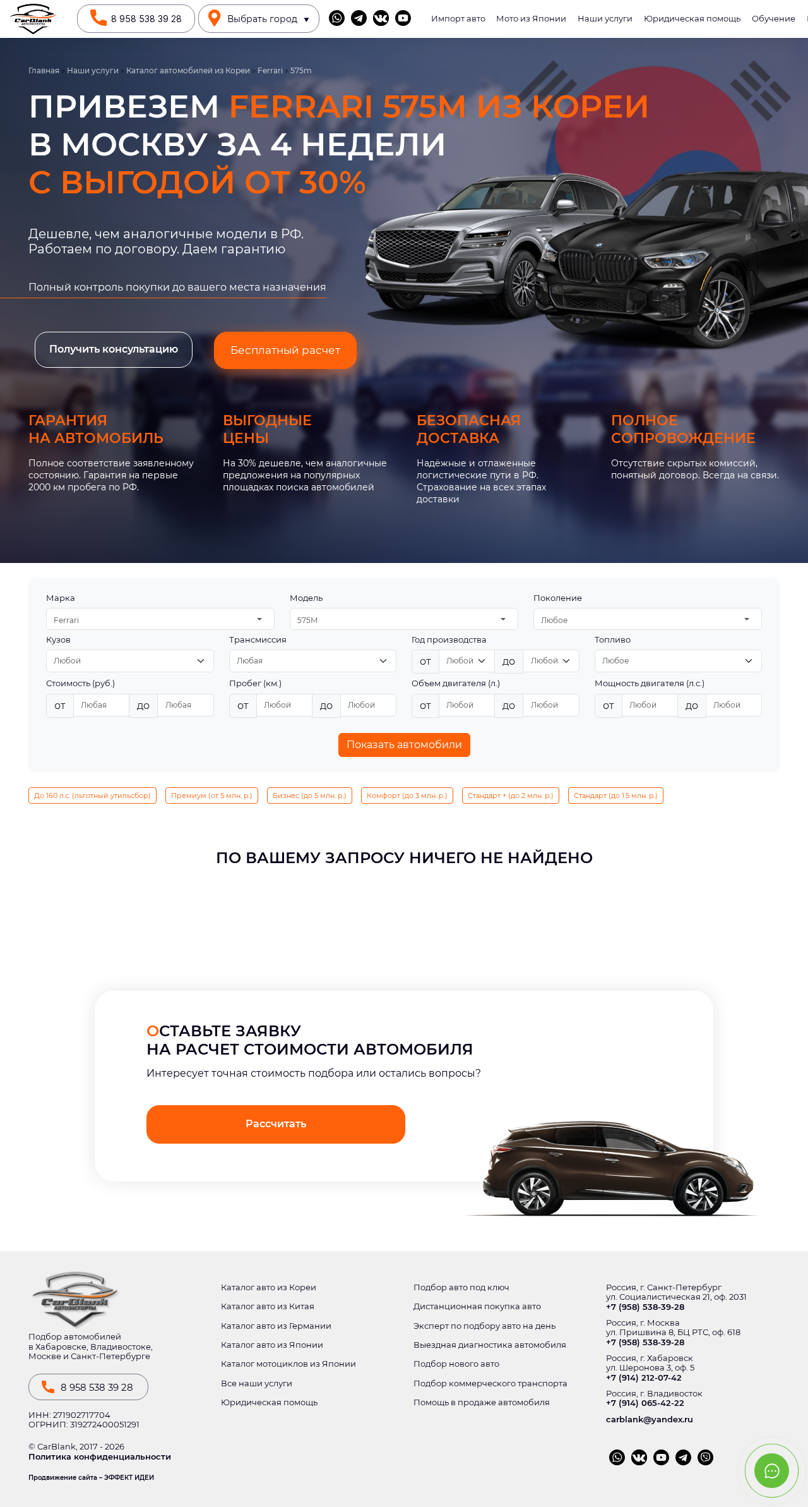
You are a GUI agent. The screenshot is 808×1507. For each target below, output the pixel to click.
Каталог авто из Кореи (268, 1287)
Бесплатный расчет (285, 350)
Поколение (557, 598)
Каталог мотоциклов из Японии (288, 1364)
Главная (43, 70)
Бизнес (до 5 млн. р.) (310, 795)
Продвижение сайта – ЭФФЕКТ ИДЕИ (91, 1478)
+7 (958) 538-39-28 (645, 1307)
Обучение (773, 18)
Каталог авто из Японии (272, 1345)
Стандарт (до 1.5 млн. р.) (616, 795)
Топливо (613, 640)
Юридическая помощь (692, 18)
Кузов (58, 640)
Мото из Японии (531, 18)
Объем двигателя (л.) (456, 683)
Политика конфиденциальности (99, 1457)
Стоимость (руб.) (80, 683)
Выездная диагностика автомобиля (489, 1345)
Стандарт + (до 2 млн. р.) (511, 795)
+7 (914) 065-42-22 (645, 1403)
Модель (306, 598)
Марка (60, 598)
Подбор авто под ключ (461, 1287)
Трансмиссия (258, 640)
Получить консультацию (113, 349)
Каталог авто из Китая (267, 1306)
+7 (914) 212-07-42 (644, 1378)
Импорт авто (458, 18)
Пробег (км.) (255, 683)
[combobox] (160, 619)
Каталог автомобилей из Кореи (188, 70)
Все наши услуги (256, 1383)
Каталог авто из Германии (276, 1326)
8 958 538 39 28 (146, 19)
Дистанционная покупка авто (477, 1306)
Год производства (449, 640)
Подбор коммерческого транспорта (490, 1383)
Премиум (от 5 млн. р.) (211, 795)
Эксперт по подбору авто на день (484, 1326)
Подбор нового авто (456, 1364)
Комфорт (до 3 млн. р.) (407, 795)
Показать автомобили (404, 745)
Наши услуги (605, 18)
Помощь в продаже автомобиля (481, 1402)
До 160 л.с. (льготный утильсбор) (92, 795)
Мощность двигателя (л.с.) (649, 683)
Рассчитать (276, 1124)
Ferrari (270, 70)
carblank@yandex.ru (649, 1419)
